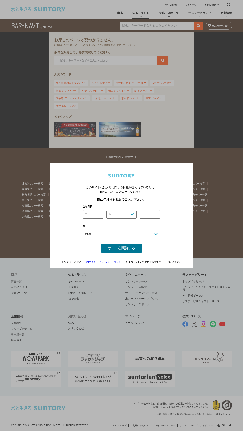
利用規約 (91, 262)
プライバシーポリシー (111, 262)
